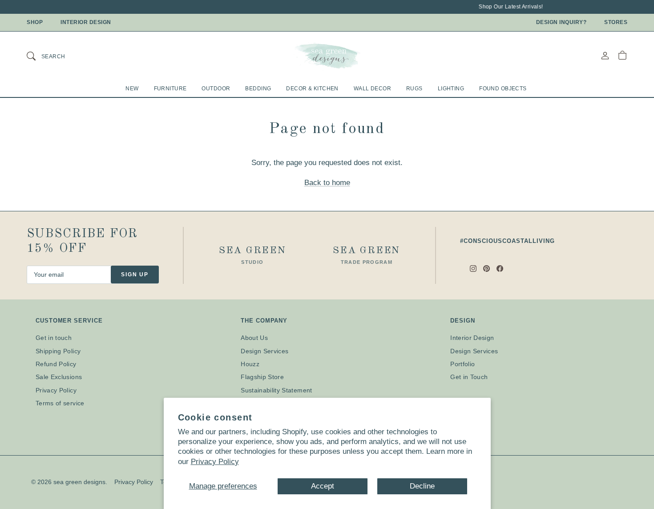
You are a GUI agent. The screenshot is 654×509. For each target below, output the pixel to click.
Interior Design (86, 22)
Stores (615, 22)
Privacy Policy (215, 461)
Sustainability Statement (276, 390)
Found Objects (503, 88)
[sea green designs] (327, 55)
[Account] (605, 55)
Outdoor (216, 88)
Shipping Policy (58, 351)
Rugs (414, 88)
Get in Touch (469, 376)
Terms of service (60, 403)
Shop (35, 22)
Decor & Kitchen (312, 88)
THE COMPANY (264, 320)
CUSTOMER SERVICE (69, 320)
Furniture (170, 88)
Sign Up (135, 274)
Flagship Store (262, 376)
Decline (422, 486)
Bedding (258, 88)
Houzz (250, 364)
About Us (254, 337)
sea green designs (79, 481)
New (131, 88)
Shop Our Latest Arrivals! (508, 7)
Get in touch (54, 337)
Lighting (451, 88)
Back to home (327, 182)
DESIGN (462, 320)
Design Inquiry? (561, 22)
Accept (322, 486)
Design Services (264, 351)
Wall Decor (372, 88)
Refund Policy (56, 364)
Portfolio (462, 364)
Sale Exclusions (59, 376)
